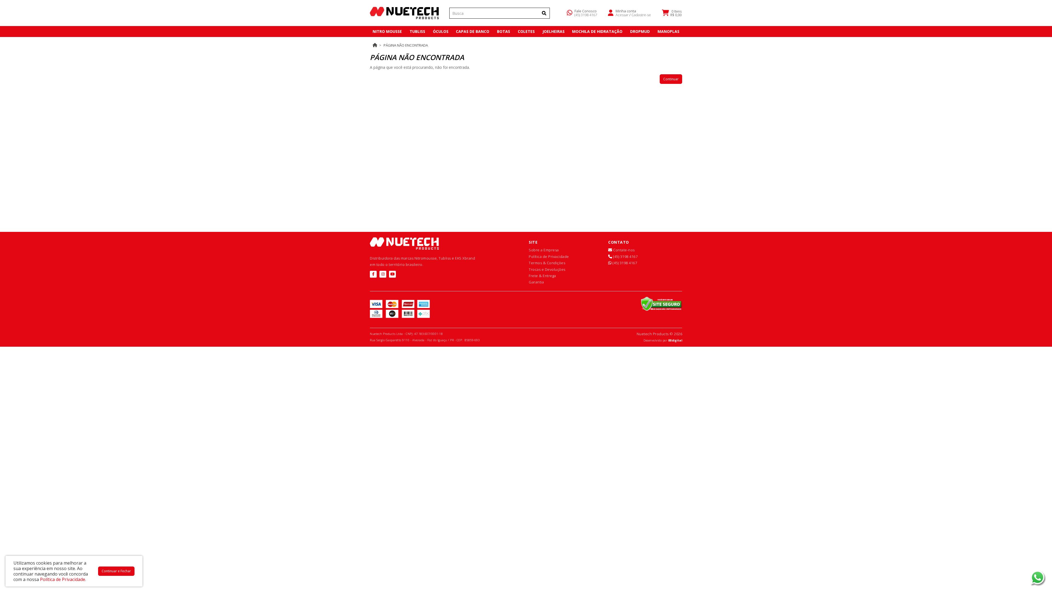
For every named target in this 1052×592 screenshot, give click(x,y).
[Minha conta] (610, 12)
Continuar (671, 79)
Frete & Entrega (542, 275)
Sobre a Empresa (544, 249)
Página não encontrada (406, 45)
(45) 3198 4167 (585, 14)
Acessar (622, 14)
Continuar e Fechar (116, 571)
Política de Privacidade (549, 256)
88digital (675, 340)
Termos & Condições (547, 262)
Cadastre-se (641, 14)
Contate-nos (623, 249)
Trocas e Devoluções (547, 269)
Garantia (536, 282)
